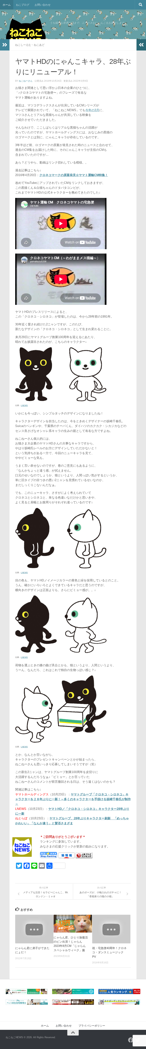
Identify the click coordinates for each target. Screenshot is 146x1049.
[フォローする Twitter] (137, 1040)
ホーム (7, 4)
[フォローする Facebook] (130, 1040)
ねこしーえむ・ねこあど (29, 44)
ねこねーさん (26, 81)
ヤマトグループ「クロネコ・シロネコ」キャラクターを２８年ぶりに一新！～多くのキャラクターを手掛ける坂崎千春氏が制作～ (73, 799)
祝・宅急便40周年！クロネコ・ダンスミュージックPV (109, 952)
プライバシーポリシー (92, 1025)
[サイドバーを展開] (5, 45)
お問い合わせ (43, 4)
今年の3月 (92, 110)
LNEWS (24, 405)
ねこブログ (22, 4)
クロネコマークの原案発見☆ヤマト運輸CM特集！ (73, 175)
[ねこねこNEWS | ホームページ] (26, 36)
